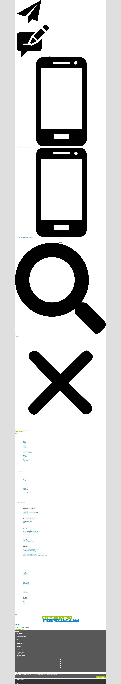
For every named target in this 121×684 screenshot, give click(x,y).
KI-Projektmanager (26, 513)
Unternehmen (25, 573)
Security (24, 461)
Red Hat (24, 446)
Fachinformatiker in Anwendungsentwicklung (30, 551)
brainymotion (26, 572)
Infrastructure (25, 456)
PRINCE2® (24, 480)
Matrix (24, 601)
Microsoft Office (25, 443)
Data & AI (24, 457)
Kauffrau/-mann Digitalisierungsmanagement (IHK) (30, 549)
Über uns (18, 565)
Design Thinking (25, 489)
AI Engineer (24, 522)
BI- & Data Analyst (25, 511)
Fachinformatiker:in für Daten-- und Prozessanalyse (31, 532)
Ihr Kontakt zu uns (25, 592)
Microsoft (24, 442)
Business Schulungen (20, 471)
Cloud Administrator (26, 509)
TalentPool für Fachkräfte (26, 584)
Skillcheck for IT (25, 540)
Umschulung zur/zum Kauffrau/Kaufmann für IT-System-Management (33, 553)
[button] (60, 288)
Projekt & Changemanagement (27, 492)
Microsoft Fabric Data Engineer (27, 521)
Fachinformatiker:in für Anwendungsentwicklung (30, 531)
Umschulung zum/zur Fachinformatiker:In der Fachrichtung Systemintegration (35, 555)
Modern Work (25, 455)
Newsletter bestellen (101, 677)
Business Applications (26, 460)
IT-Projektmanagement (26, 490)
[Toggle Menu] (16, 433)
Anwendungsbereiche (27, 452)
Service (24, 581)
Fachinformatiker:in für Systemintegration (29, 530)
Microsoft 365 (25, 445)
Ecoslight (24, 598)
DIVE (23, 602)
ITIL (23, 479)
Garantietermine (25, 586)
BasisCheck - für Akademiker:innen (28, 541)
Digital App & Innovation (26, 459)
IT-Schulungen (19, 434)
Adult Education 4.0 (26, 603)
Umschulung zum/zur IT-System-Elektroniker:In (30, 554)
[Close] (16, 614)
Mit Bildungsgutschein (21, 502)
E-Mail (17, 672)
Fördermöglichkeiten (26, 583)
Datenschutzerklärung (60, 674)
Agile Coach (24, 488)
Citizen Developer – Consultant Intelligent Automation (31, 512)
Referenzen (24, 575)
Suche (16, 334)
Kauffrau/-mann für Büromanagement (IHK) (29, 550)
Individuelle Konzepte (26, 582)
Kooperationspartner (26, 574)
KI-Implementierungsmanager (27, 523)
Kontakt (25, 591)
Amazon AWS (25, 447)
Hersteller (25, 441)
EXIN (23, 481)
